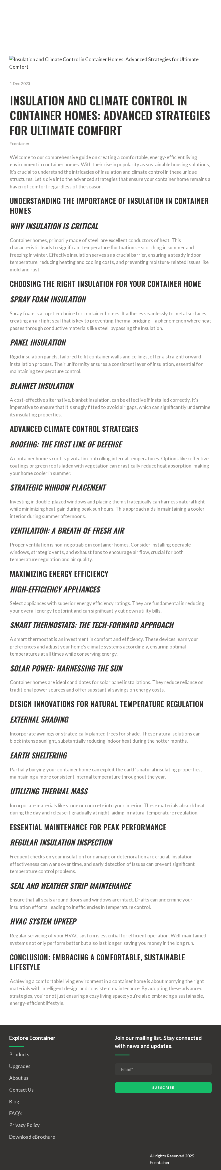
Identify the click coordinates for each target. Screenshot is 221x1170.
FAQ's (15, 1113)
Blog (14, 1101)
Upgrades (20, 1066)
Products (19, 1054)
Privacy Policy (24, 1125)
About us (18, 1078)
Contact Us (21, 1090)
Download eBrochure (32, 1137)
